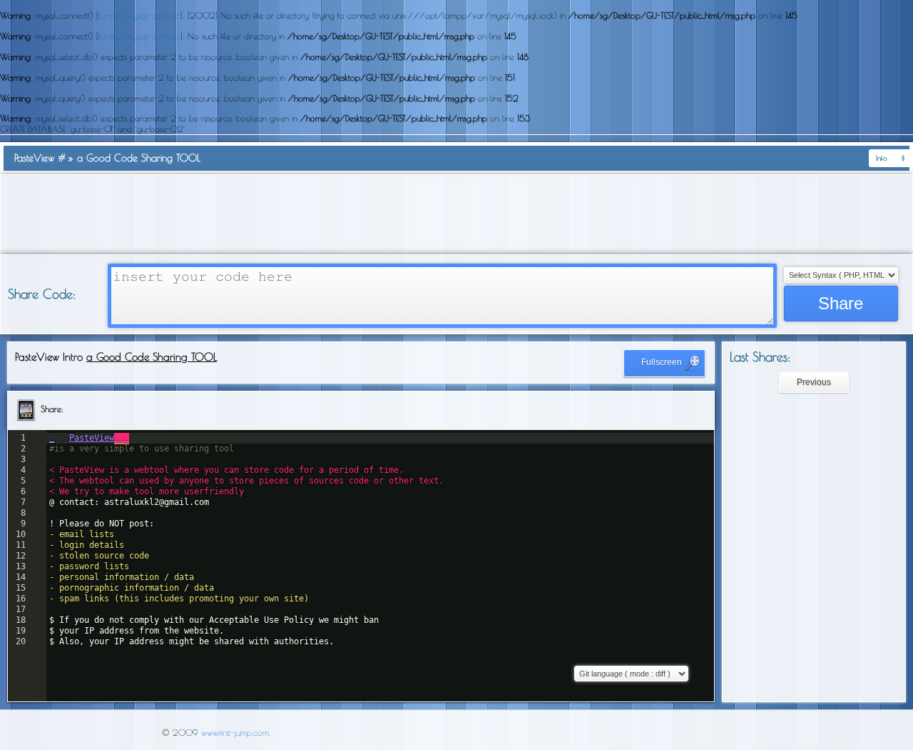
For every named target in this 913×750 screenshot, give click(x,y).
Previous (814, 382)
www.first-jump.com (235, 732)
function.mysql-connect (139, 15)
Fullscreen (662, 362)
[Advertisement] (456, 214)
